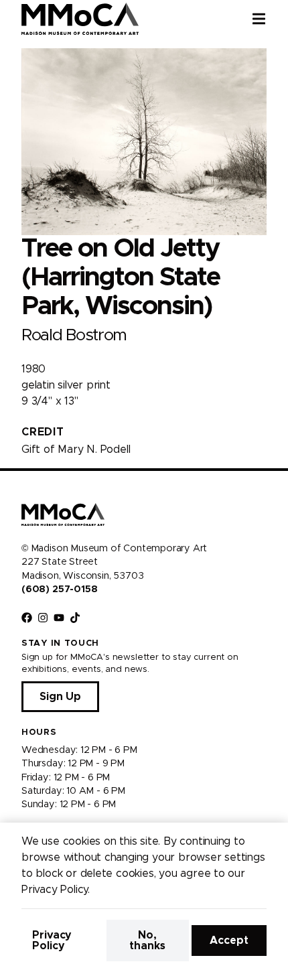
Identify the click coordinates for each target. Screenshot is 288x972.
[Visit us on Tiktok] (75, 617)
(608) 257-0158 (59, 589)
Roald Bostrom (74, 335)
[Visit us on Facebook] (26, 617)
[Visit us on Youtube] (59, 617)
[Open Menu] (270, 19)
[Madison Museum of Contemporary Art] (80, 19)
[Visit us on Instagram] (43, 617)
